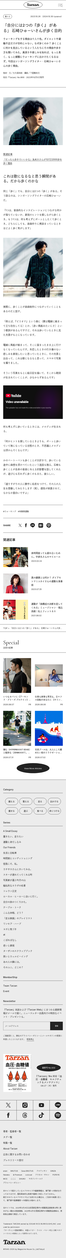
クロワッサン (42, 1171)
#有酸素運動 (23, 511)
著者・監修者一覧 (12, 1131)
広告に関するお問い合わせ (16, 1154)
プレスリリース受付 (13, 1160)
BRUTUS (14, 1171)
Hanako (6, 1175)
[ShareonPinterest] (48, 525)
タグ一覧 (7, 1137)
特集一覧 (7, 1142)
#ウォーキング (9, 511)
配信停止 (30, 1039)
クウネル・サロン (42, 1175)
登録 (56, 1026)
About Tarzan (10, 1148)
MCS (5, 1179)
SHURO (22, 1179)
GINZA (53, 1171)
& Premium (17, 1175)
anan (5, 1171)
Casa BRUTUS (27, 1171)
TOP (5, 628)
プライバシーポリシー (12, 1183)
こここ (13, 1179)
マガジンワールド (36, 1179)
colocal (28, 1175)
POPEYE (56, 1175)
